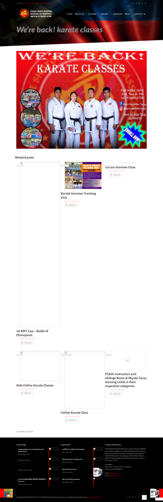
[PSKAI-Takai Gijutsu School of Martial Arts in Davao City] (35, 13)
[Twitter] (139, 3)
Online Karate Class (74, 412)
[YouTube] (142, 3)
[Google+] (136, 3)
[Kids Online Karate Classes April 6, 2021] (6, 493)
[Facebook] (133, 3)
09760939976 (31, 3)
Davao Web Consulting (94, 497)
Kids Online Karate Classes (35, 385)
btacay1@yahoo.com (44, 3)
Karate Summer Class (120, 167)
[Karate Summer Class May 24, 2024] (156, 493)
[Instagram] (145, 3)
